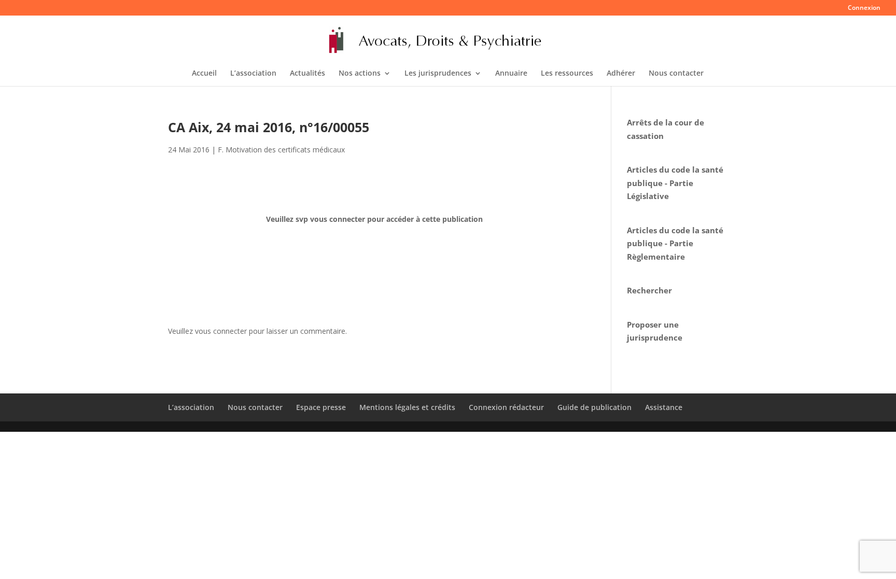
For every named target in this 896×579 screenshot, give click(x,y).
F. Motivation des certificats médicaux (281, 149)
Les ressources (567, 73)
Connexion (864, 8)
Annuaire (511, 73)
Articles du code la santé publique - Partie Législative (675, 182)
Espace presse (321, 407)
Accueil (204, 73)
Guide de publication (594, 407)
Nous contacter (676, 73)
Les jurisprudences (437, 73)
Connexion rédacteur (506, 407)
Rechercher (649, 290)
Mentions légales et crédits (407, 407)
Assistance (663, 407)
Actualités (307, 73)
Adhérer (621, 73)
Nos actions (360, 73)
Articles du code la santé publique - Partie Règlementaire (675, 243)
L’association (253, 73)
